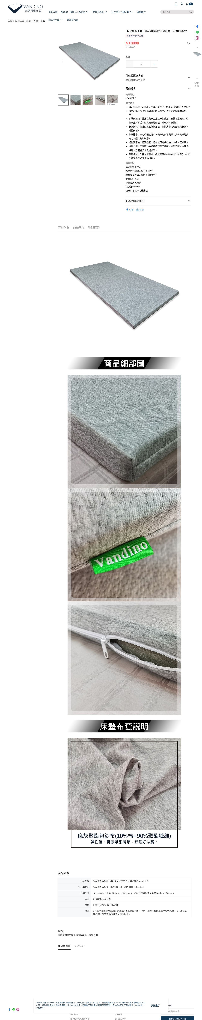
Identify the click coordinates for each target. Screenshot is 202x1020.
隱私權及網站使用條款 (79, 1019)
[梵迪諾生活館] (25, 8)
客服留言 (118, 1015)
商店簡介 (74, 1015)
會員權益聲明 (120, 1019)
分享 (131, 210)
